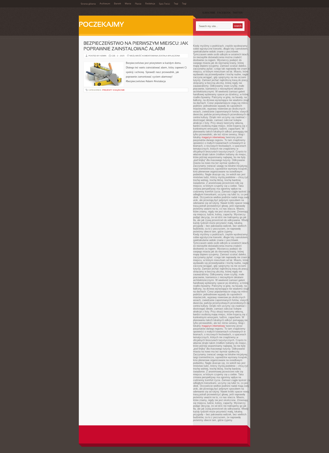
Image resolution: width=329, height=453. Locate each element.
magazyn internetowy (213, 137)
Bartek (117, 4)
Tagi (176, 4)
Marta (128, 4)
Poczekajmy (101, 25)
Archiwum (105, 4)
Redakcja (150, 4)
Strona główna (88, 4)
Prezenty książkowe (113, 90)
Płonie (138, 4)
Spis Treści (164, 4)
